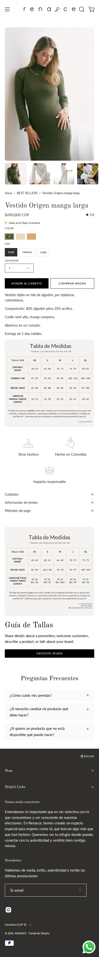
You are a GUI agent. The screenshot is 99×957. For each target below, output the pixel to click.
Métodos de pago (18, 511)
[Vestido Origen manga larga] (15, 174)
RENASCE (21, 933)
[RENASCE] (49, 9)
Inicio (8, 193)
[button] (81, 9)
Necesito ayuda (49, 653)
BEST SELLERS (27, 193)
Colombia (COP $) (15, 924)
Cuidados (12, 494)
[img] (90, 214)
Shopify (45, 933)
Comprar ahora (72, 283)
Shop (8, 770)
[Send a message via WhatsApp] (89, 947)
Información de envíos (21, 502)
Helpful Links (15, 787)
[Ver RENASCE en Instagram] (8, 909)
